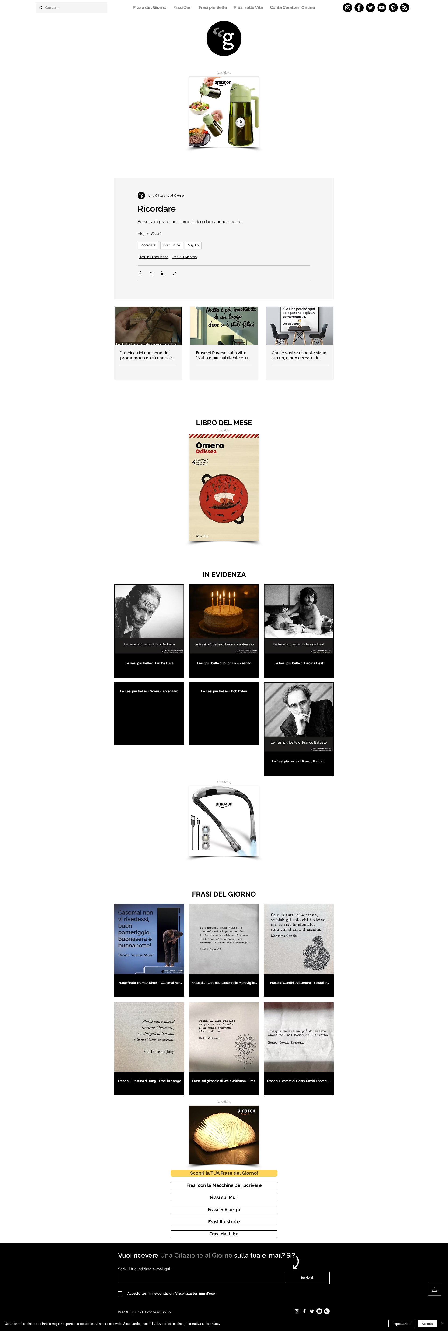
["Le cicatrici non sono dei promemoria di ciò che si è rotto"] (148, 326)
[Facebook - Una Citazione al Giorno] (359, 7)
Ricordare (148, 245)
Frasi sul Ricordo (184, 257)
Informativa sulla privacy (202, 1323)
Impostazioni (401, 1323)
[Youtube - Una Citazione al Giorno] (319, 1311)
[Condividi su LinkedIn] (163, 273)
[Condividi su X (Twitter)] (151, 273)
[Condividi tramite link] (174, 273)
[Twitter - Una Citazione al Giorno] (370, 7)
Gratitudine (171, 245)
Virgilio (193, 245)
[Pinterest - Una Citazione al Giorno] (393, 7)
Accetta (427, 1323)
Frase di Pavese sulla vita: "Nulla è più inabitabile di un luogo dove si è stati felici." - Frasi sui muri (223, 355)
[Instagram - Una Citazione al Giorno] (347, 7)
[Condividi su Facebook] (140, 273)
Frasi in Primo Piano (153, 257)
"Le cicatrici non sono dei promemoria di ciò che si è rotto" (146, 355)
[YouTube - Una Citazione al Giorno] (381, 7)
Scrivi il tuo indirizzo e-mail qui (144, 1269)
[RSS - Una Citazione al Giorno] (404, 7)
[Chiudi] (442, 1323)
